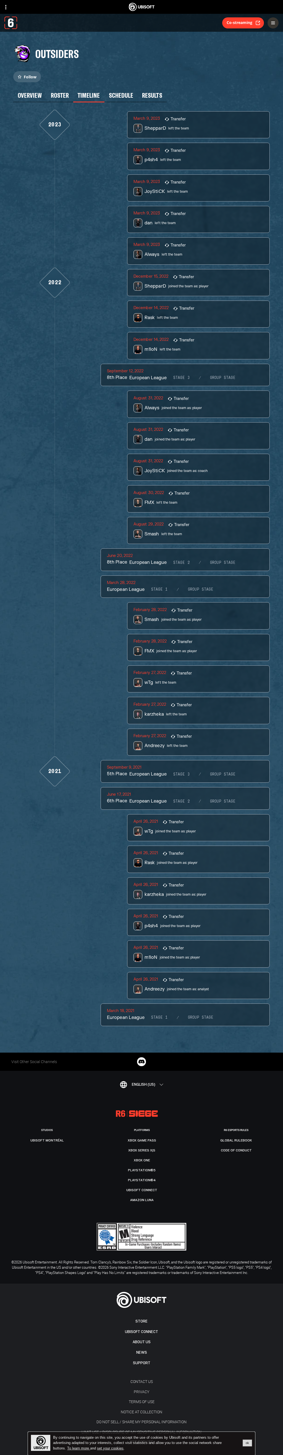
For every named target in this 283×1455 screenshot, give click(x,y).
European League (148, 378)
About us (142, 1342)
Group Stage (222, 378)
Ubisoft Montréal (47, 1140)
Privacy (141, 1391)
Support (141, 1363)
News (141, 1352)
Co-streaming (239, 22)
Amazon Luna (142, 1200)
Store (141, 1321)
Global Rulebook (236, 1140)
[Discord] (141, 1061)
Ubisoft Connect (141, 1332)
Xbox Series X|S (141, 1150)
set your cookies (110, 1448)
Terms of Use (141, 1401)
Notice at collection (141, 1411)
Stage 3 (181, 378)
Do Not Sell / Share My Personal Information (141, 1421)
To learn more (78, 1448)
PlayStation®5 (142, 1170)
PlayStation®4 (142, 1180)
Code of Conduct (236, 1150)
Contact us (141, 1381)
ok (247, 1443)
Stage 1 (159, 589)
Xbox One (142, 1160)
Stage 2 (181, 563)
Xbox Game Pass (142, 1140)
